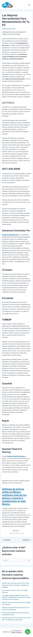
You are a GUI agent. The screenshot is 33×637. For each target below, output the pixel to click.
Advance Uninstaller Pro (10, 235)
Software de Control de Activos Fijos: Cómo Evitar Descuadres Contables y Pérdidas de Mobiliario (15, 585)
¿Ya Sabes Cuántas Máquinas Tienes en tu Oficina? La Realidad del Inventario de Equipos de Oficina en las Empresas (16, 597)
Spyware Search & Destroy (16, 456)
